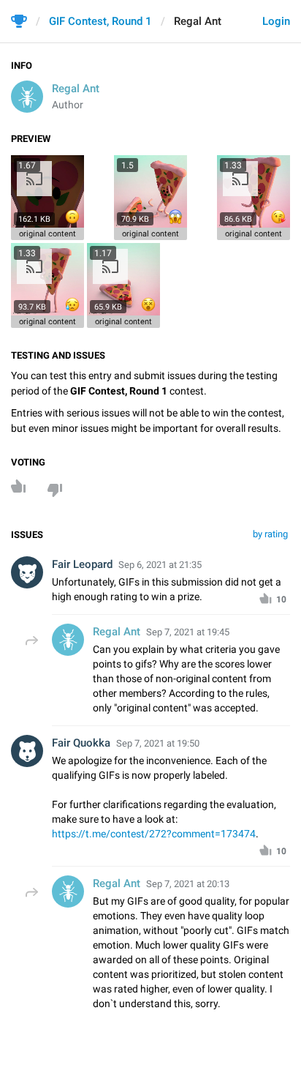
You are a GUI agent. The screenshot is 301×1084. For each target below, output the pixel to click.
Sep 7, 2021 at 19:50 (157, 743)
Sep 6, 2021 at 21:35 (160, 564)
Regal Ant (75, 88)
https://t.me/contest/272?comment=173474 (154, 834)
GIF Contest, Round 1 (100, 21)
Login (276, 21)
